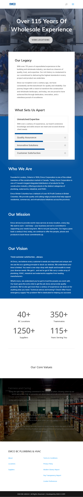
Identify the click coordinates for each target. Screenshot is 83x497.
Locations (11, 464)
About (10, 458)
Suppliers (11, 470)
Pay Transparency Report (52, 475)
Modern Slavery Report (51, 470)
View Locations (40, 40)
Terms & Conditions (50, 458)
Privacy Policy (48, 464)
